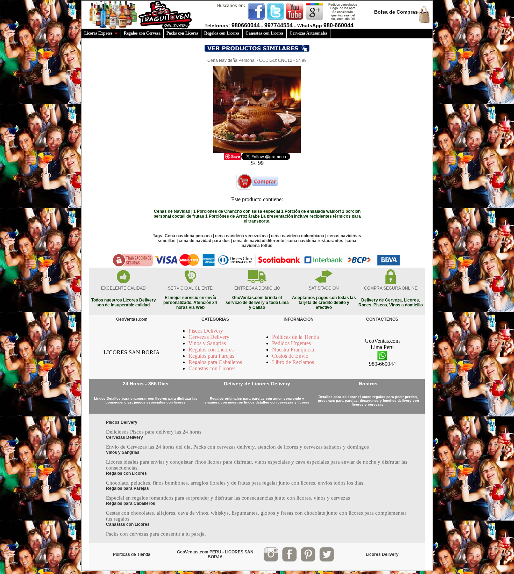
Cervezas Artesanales (308, 33)
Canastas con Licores (264, 33)
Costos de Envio (290, 356)
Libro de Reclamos (293, 362)
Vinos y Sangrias (207, 343)
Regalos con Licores (222, 33)
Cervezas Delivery (208, 337)
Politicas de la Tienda (295, 337)
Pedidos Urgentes (291, 343)
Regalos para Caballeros (215, 362)
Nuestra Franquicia (293, 350)
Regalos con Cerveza (142, 33)
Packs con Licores (182, 33)
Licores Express (98, 33)
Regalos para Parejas (211, 356)
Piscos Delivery (205, 331)
